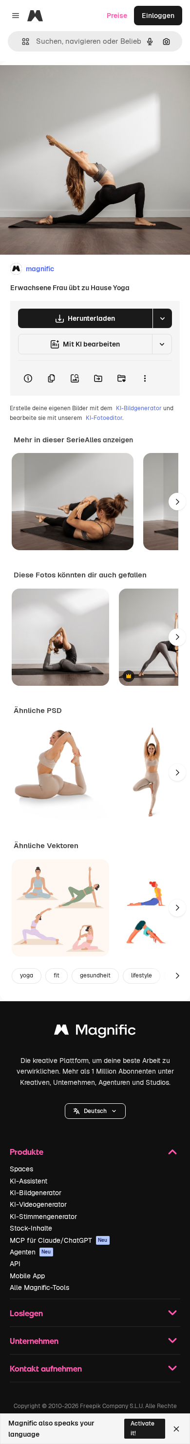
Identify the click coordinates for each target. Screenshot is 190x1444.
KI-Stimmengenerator (43, 1216)
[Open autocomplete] (21, 41)
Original (62, 83)
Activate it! (142, 1428)
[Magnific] (95, 1032)
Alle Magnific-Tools (39, 1287)
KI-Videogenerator (38, 1204)
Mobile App (27, 1275)
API (15, 1263)
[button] (95, 1111)
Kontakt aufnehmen (46, 1368)
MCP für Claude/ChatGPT (59, 1240)
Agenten (30, 1252)
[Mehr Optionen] (144, 378)
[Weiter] (177, 501)
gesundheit (95, 975)
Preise (117, 15)
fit (56, 975)
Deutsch (95, 1111)
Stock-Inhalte (31, 1228)
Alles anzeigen (109, 439)
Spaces (21, 1169)
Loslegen (26, 1313)
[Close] (176, 1429)
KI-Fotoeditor (104, 418)
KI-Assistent (28, 1181)
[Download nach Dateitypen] (162, 318)
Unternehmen (34, 1341)
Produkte (26, 1152)
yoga (26, 975)
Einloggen (158, 15)
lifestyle (141, 975)
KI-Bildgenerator (139, 408)
